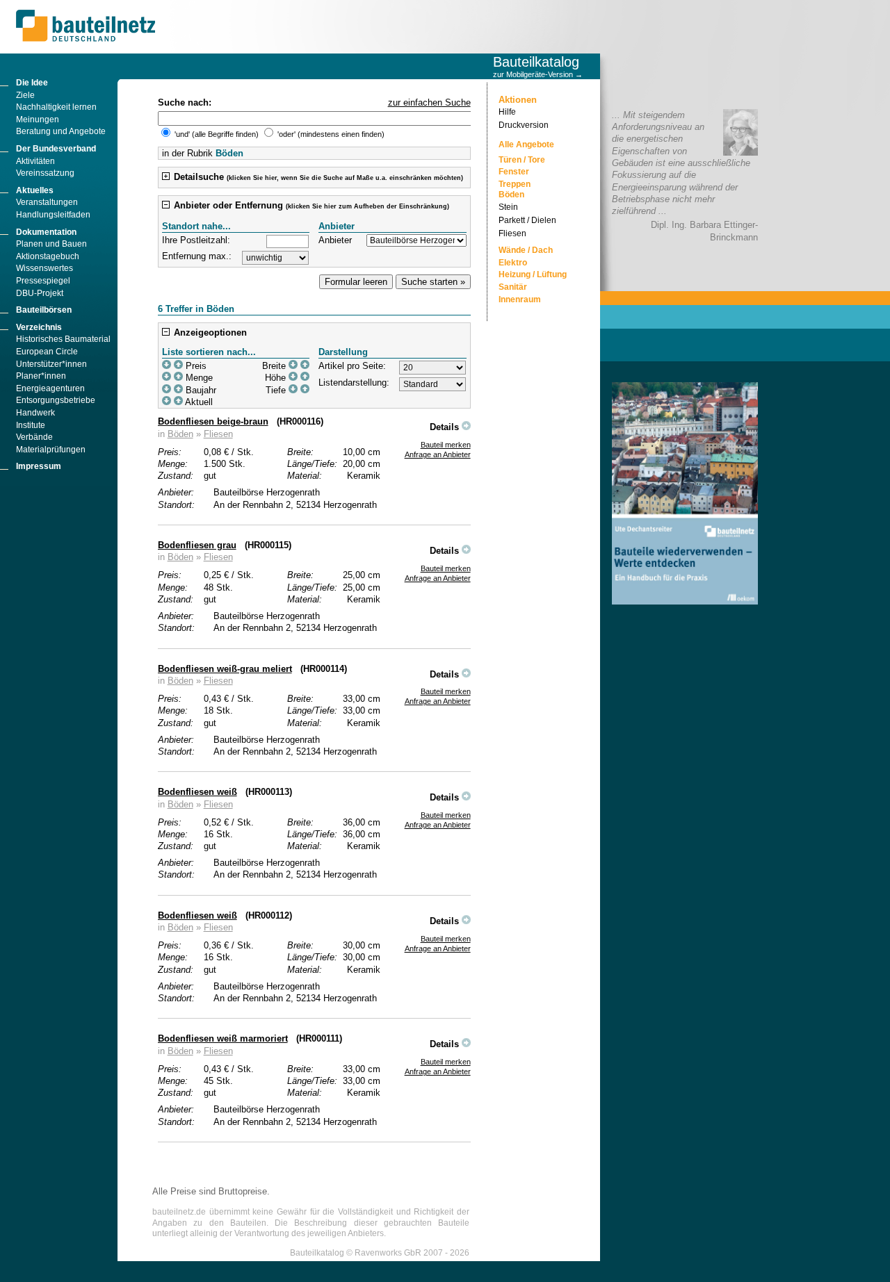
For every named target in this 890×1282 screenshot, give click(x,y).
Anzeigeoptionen (209, 332)
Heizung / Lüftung (533, 274)
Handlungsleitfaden (53, 215)
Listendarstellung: (353, 382)
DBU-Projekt (39, 293)
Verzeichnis (39, 327)
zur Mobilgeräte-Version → (538, 74)
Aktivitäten (35, 161)
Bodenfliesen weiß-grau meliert (225, 669)
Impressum (38, 466)
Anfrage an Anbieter (438, 454)
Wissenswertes (44, 268)
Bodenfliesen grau (197, 545)
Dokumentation (46, 232)
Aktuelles (35, 190)
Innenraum (520, 299)
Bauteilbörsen (44, 310)
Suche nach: (184, 102)
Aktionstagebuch (47, 256)
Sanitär (513, 287)
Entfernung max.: (197, 256)
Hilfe (507, 112)
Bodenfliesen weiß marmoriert (223, 1038)
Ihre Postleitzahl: (196, 240)
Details (446, 427)
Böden (180, 434)
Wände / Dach (526, 250)
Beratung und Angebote (61, 131)
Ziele (25, 95)
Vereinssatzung (45, 173)
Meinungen (37, 119)
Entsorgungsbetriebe (55, 400)
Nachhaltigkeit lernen (56, 107)
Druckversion (524, 125)
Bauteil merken (446, 445)
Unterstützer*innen (51, 364)
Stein (508, 207)
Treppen (515, 184)
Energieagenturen (50, 388)
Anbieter (335, 240)
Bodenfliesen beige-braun (213, 421)
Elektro (513, 263)
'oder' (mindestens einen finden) (330, 134)
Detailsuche (317, 177)
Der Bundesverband (56, 149)
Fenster (514, 171)
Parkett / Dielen (527, 220)
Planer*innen (41, 376)
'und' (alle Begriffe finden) (216, 134)
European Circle (47, 351)
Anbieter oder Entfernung (310, 205)
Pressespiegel (43, 281)
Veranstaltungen (47, 202)
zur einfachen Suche (429, 102)
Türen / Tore (522, 160)
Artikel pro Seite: (352, 366)
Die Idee (32, 83)
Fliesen (218, 434)
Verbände (34, 437)
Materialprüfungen (51, 449)
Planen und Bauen (51, 244)
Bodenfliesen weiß (197, 792)
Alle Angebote (526, 144)
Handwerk (35, 413)
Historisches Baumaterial (63, 339)
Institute (30, 425)
